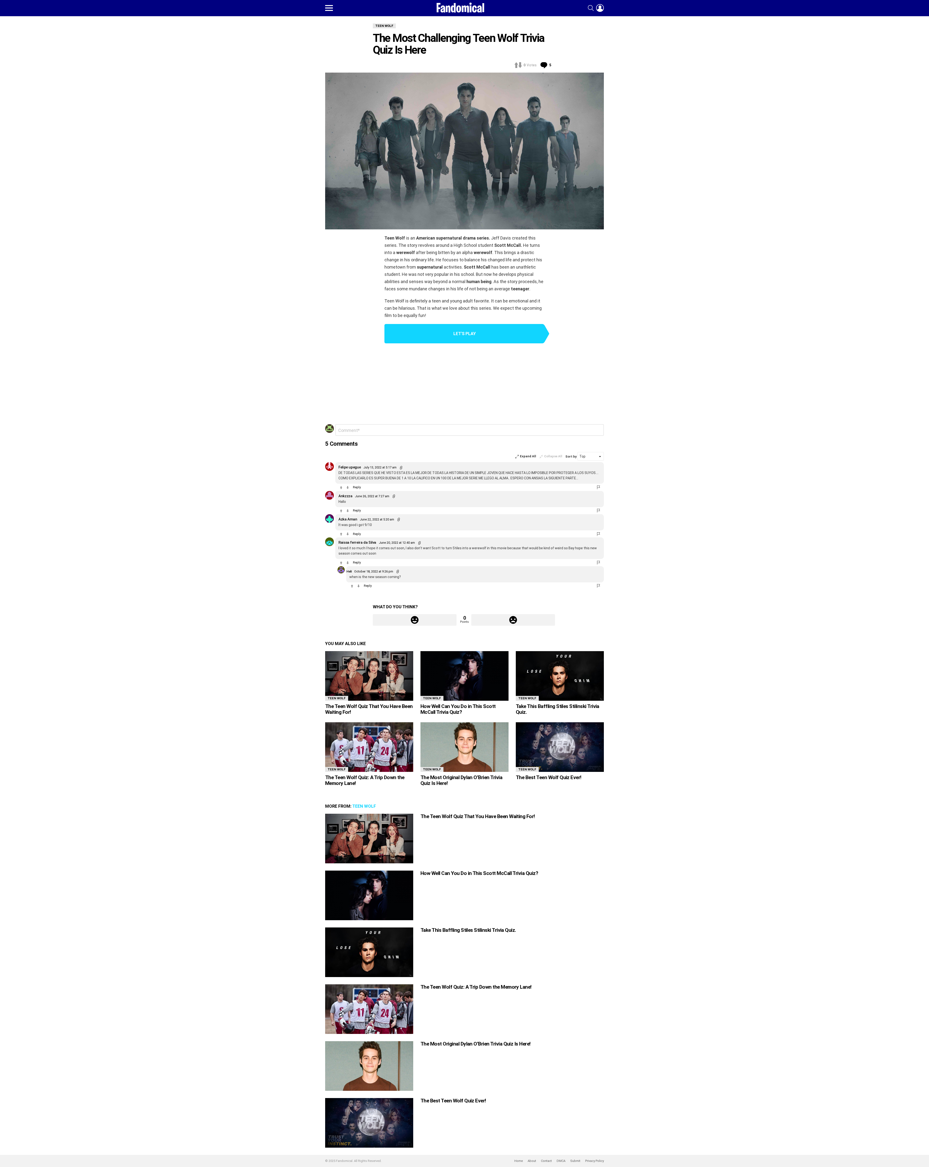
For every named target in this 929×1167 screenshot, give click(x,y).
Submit (575, 1161)
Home (518, 1161)
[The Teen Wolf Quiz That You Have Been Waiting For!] (369, 676)
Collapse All (553, 456)
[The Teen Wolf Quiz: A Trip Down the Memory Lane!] (369, 747)
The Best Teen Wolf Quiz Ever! (548, 777)
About (532, 1161)
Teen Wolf (337, 698)
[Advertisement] (464, 384)
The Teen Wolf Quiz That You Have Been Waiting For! (369, 709)
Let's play (464, 333)
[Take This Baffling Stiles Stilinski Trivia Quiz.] (560, 676)
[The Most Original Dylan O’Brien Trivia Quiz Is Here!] (464, 747)
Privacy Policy (594, 1161)
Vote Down (348, 487)
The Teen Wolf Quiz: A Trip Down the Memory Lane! (365, 780)
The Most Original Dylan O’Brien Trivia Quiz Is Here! (461, 780)
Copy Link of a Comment (401, 468)
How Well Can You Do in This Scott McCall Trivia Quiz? (458, 709)
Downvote (513, 620)
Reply (357, 487)
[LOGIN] (600, 8)
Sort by (571, 456)
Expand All (528, 456)
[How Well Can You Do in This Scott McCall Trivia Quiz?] (464, 676)
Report (599, 487)
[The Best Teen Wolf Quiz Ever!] (560, 747)
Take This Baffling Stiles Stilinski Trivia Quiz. (557, 709)
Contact (546, 1161)
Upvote (415, 620)
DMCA (561, 1161)
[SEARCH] (591, 8)
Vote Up (341, 487)
